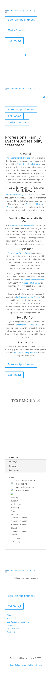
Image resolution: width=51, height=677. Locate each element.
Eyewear (10, 625)
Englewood (14, 470)
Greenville (13, 457)
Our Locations (13, 628)
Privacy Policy (14, 665)
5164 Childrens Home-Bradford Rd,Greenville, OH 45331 (26, 483)
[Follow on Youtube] (23, 585)
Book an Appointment (21, 19)
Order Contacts (17, 30)
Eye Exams (11, 618)
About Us (11, 615)
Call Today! (14, 40)
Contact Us (11, 632)
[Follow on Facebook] (18, 585)
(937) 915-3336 (22, 490)
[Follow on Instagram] (28, 585)
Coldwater (13, 466)
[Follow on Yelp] (33, 585)
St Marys (13, 461)
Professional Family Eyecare (30, 189)
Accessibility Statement (32, 665)
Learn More (16, 538)
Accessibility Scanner (31, 283)
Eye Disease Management (18, 622)
